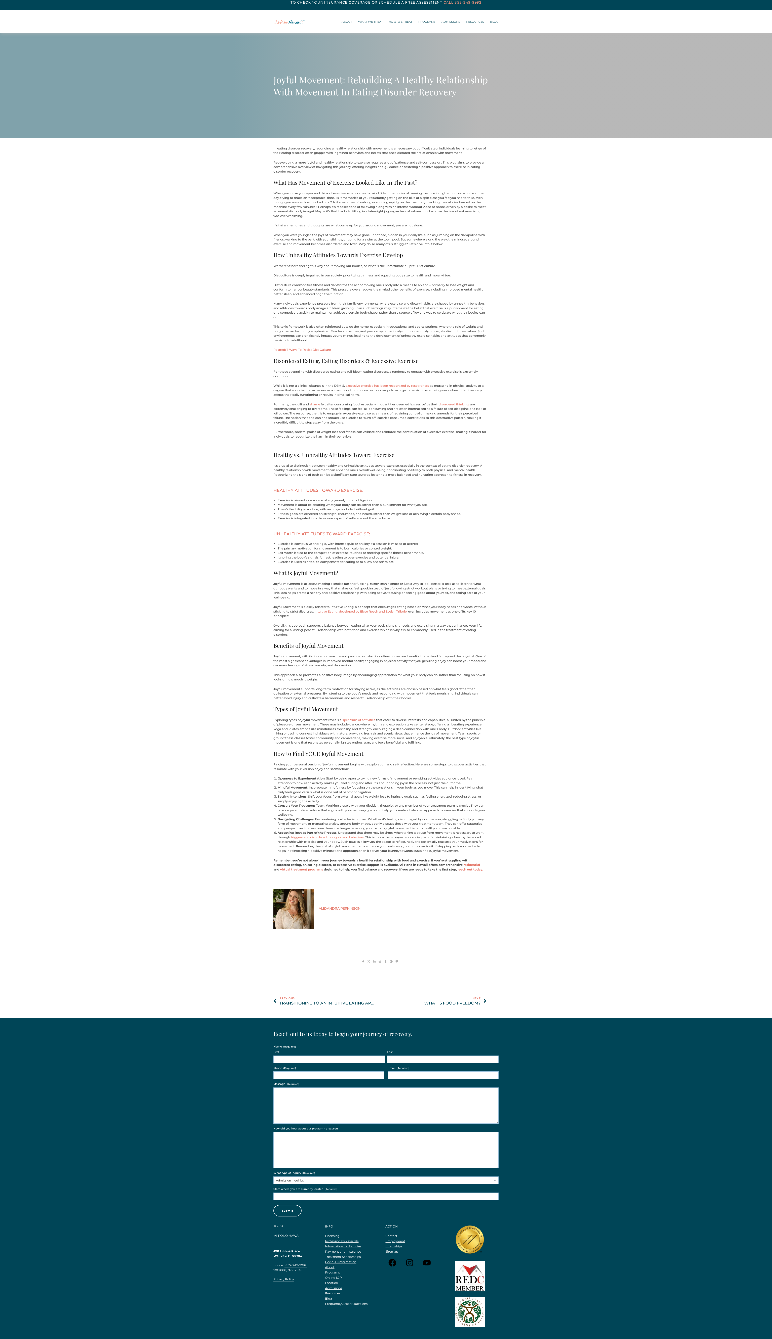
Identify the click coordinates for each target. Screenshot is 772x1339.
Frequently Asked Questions (346, 1304)
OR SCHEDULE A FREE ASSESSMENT (407, 2)
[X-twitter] (369, 961)
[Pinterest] (391, 961)
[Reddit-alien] (380, 961)
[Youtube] (426, 1262)
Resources (475, 22)
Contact (391, 1236)
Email (398, 1068)
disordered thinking (454, 404)
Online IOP (333, 1278)
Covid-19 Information (340, 1262)
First (276, 1052)
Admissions (450, 22)
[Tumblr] (385, 961)
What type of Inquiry (294, 1172)
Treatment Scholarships (343, 1257)
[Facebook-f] (363, 961)
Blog (494, 22)
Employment (395, 1241)
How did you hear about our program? (306, 1128)
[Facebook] (392, 1262)
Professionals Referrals (341, 1241)
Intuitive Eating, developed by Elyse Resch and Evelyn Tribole (360, 611)
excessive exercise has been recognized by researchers (387, 386)
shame (315, 404)
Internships (393, 1246)
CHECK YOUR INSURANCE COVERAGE (334, 2)
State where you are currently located (305, 1189)
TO (294, 2)
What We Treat (370, 22)
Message (286, 1083)
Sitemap (391, 1251)
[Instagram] (409, 1262)
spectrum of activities (358, 720)
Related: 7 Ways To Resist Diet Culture (302, 350)
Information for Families (343, 1246)
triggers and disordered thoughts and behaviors (327, 837)
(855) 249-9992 (295, 1265)
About (347, 22)
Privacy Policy (283, 1279)
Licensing (332, 1236)
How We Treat (400, 22)
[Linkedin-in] (374, 961)
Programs (426, 22)
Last (390, 1052)
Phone (284, 1068)
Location (331, 1283)
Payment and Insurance (343, 1251)
